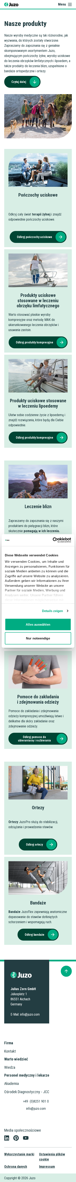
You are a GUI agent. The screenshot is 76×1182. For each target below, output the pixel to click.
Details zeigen (52, 611)
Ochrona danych (15, 1167)
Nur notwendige (38, 638)
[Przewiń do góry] (66, 971)
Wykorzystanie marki (19, 1154)
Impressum (47, 1167)
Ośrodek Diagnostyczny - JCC (26, 1092)
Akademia (11, 1083)
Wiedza (9, 1067)
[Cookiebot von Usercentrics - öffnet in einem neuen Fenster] (53, 540)
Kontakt (10, 1051)
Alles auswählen (38, 624)
